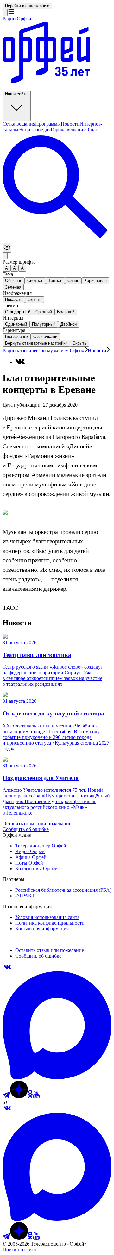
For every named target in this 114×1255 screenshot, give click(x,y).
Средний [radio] (43, 311)
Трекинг (12, 305)
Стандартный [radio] (17, 311)
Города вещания (68, 129)
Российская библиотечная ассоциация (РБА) (63, 890)
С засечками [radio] (45, 336)
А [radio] (6, 268)
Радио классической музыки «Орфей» (44, 350)
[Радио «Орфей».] (5, 12)
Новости (70, 124)
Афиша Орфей (31, 857)
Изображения (17, 293)
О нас (92, 129)
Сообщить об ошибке (26, 829)
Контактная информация (42, 928)
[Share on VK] (20, 361)
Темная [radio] (55, 280)
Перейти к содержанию (27, 5)
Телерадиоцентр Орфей (40, 845)
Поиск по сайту (19, 1249)
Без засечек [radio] (16, 336)
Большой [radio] (65, 311)
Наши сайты (16, 93)
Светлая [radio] (35, 280)
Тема (8, 274)
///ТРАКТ (25, 895)
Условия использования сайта (47, 917)
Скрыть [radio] (34, 299)
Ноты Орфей (29, 862)
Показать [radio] (13, 299)
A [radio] (14, 268)
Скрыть (79, 343)
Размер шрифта (19, 262)
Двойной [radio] (68, 324)
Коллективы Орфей (36, 868)
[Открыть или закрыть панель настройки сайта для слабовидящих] (7, 248)
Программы (48, 124)
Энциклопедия (34, 129)
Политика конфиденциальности (50, 923)
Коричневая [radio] (95, 280)
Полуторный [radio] (43, 324)
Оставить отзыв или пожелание (37, 823)
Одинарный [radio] (16, 324)
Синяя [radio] (73, 280)
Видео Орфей (30, 851)
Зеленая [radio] (13, 287)
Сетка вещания (19, 124)
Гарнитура (14, 330)
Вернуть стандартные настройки (36, 343)
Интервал (13, 318)
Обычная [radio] (13, 280)
